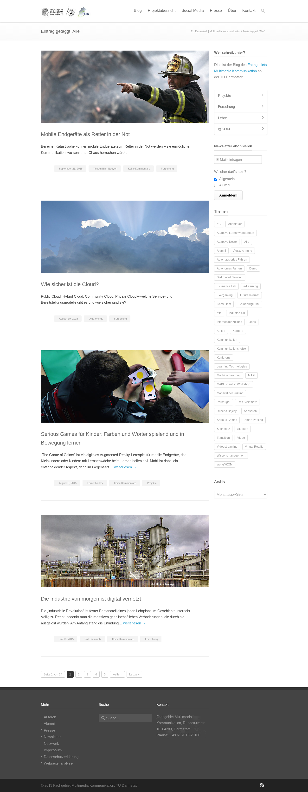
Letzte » (134, 674)
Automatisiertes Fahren (232, 259)
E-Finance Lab (226, 286)
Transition (223, 437)
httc (219, 313)
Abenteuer (235, 224)
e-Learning (251, 286)
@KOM (224, 129)
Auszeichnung (242, 250)
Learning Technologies (232, 366)
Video (241, 437)
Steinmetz (223, 429)
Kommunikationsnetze (231, 348)
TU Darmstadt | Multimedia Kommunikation (215, 31)
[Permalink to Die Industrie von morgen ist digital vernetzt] (125, 551)
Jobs (253, 322)
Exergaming (225, 295)
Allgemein (226, 179)
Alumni (224, 185)
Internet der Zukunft (229, 322)
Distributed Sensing (230, 277)
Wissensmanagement (231, 455)
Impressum (53, 750)
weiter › (117, 674)
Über (232, 10)
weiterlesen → (125, 467)
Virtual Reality (254, 446)
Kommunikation (227, 339)
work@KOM (224, 464)
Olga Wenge (96, 318)
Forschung (167, 168)
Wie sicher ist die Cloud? (70, 284)
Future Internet (249, 295)
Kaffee (221, 331)
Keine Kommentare (139, 168)
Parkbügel (223, 402)
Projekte (152, 483)
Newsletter (52, 737)
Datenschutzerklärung (61, 757)
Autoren (50, 717)
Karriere (238, 331)
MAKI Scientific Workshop (233, 384)
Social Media (192, 10)
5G (219, 224)
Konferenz (223, 357)
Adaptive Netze (227, 241)
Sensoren (250, 411)
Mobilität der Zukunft (230, 393)
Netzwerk (51, 743)
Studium (242, 429)
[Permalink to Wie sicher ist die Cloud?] (125, 237)
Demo (253, 268)
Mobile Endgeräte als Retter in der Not (85, 134)
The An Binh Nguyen (105, 168)
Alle (246, 241)
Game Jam (224, 304)
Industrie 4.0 (237, 313)
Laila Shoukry (95, 483)
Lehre (222, 118)
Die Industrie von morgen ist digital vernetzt (91, 599)
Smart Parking (253, 420)
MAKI (251, 375)
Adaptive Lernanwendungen (235, 233)
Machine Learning (229, 375)
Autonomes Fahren (229, 268)
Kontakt (248, 10)
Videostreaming (227, 446)
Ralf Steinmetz (92, 639)
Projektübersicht (161, 10)
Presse (216, 10)
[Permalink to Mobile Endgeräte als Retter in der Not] (125, 87)
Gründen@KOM (248, 304)
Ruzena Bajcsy (227, 411)
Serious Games (227, 420)
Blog (138, 10)
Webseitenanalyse (58, 763)
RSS (262, 785)
